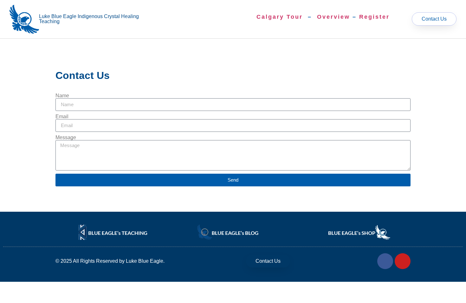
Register (374, 17)
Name (62, 95)
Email (61, 116)
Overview (333, 17)
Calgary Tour (279, 17)
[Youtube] (403, 261)
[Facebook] (385, 261)
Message (65, 137)
